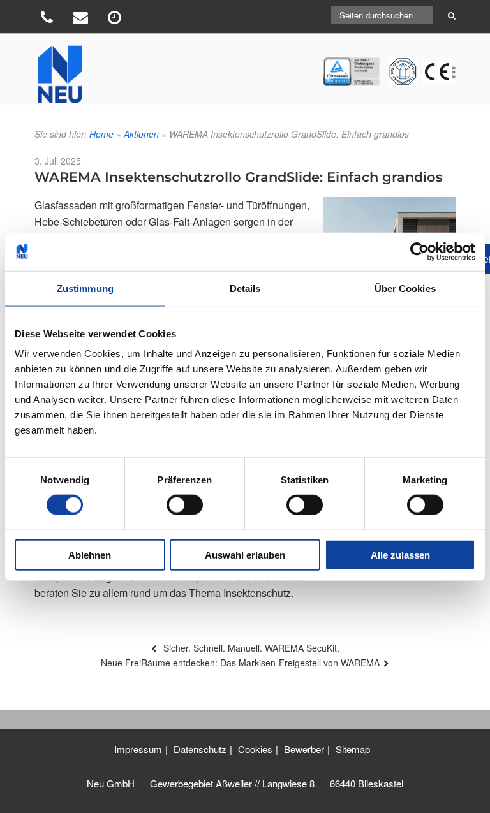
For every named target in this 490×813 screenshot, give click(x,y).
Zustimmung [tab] (85, 287)
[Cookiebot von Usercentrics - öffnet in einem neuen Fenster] (419, 251)
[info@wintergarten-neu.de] (82, 19)
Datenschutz (200, 749)
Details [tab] (245, 287)
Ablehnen (89, 555)
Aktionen (141, 134)
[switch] (185, 504)
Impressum (138, 749)
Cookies (255, 749)
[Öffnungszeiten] (116, 19)
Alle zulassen (400, 555)
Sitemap (353, 749)
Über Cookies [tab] (405, 287)
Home (101, 134)
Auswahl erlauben (245, 555)
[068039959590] (48, 19)
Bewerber (304, 749)
